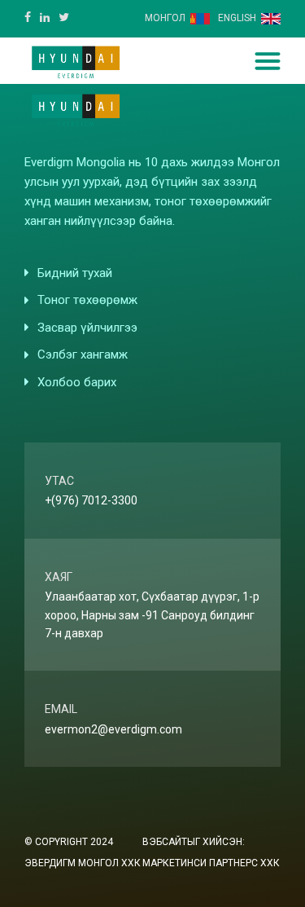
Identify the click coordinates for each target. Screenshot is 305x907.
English (237, 18)
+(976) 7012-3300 (91, 500)
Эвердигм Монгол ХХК (82, 863)
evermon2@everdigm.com (113, 729)
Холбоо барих (76, 382)
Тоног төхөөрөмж (87, 300)
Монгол (165, 18)
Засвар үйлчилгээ (87, 327)
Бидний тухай (74, 273)
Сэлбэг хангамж (82, 354)
